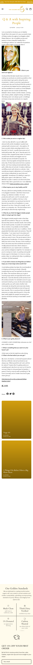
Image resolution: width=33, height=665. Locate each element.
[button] (27, 9)
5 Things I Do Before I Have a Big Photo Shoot (15, 471)
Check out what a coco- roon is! (19, 184)
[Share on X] (10, 394)
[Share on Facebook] (7, 394)
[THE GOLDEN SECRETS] (16, 9)
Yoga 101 (6, 432)
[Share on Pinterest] (13, 394)
